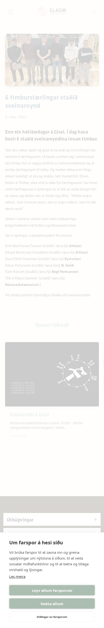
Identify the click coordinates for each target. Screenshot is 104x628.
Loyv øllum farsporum (52, 590)
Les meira (17, 576)
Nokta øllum (52, 603)
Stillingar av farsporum (52, 617)
